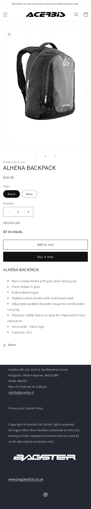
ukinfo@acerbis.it (21, 392)
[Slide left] (36, 156)
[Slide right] (54, 156)
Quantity (8, 203)
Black (11, 194)
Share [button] (12, 345)
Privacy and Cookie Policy (25, 408)
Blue (29, 194)
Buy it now (45, 257)
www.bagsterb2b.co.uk (25, 479)
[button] (5, 14)
